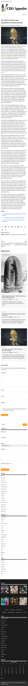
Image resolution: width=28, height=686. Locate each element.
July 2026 (2, 475)
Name (2, 390)
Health (2, 541)
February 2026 (3, 482)
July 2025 (2, 495)
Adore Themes (4, 684)
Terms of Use (3, 571)
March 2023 (3, 511)
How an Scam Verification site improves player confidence (13, 314)
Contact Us (3, 562)
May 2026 (3, 480)
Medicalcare (3, 545)
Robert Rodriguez (17, 25)
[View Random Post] (23, 15)
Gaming (2, 539)
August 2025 (3, 493)
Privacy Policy (3, 569)
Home (2, 573)
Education (2, 530)
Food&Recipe (3, 536)
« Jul (2, 678)
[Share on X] (8, 227)
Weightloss (3, 552)
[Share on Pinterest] (18, 227)
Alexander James (5, 299)
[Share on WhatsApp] (15, 227)
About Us (2, 560)
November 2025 (4, 486)
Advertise (2, 566)
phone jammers (13, 234)
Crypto (2, 521)
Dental (2, 525)
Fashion (2, 532)
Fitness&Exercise (4, 534)
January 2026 (3, 484)
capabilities (6, 234)
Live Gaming (3, 543)
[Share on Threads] (2, 230)
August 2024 (3, 504)
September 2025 (4, 491)
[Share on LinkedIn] (12, 227)
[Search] (25, 15)
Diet (1, 528)
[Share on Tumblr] (24, 227)
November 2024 (4, 502)
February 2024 (3, 509)
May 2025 (3, 497)
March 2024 (3, 506)
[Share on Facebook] (5, 227)
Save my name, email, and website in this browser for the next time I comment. (15, 409)
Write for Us (3, 564)
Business (7, 232)
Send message (5, 469)
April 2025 (3, 500)
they (25, 234)
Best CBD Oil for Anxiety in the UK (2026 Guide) (14, 217)
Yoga (2, 554)
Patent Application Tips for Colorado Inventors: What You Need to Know (14, 296)
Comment (3, 372)
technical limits (20, 234)
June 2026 (3, 477)
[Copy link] (5, 230)
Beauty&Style (3, 516)
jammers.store (5, 49)
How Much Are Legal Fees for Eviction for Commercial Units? (12, 349)
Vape (2, 550)
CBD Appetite (12, 682)
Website (2, 402)
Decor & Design (3, 523)
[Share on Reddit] (21, 227)
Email (2, 396)
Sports (2, 548)
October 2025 (3, 488)
